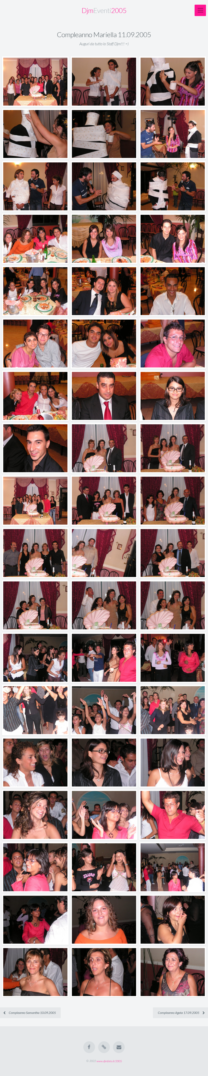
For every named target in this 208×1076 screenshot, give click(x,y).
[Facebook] (89, 1047)
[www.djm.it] (104, 1047)
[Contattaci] (119, 1047)
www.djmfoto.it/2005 (109, 1061)
